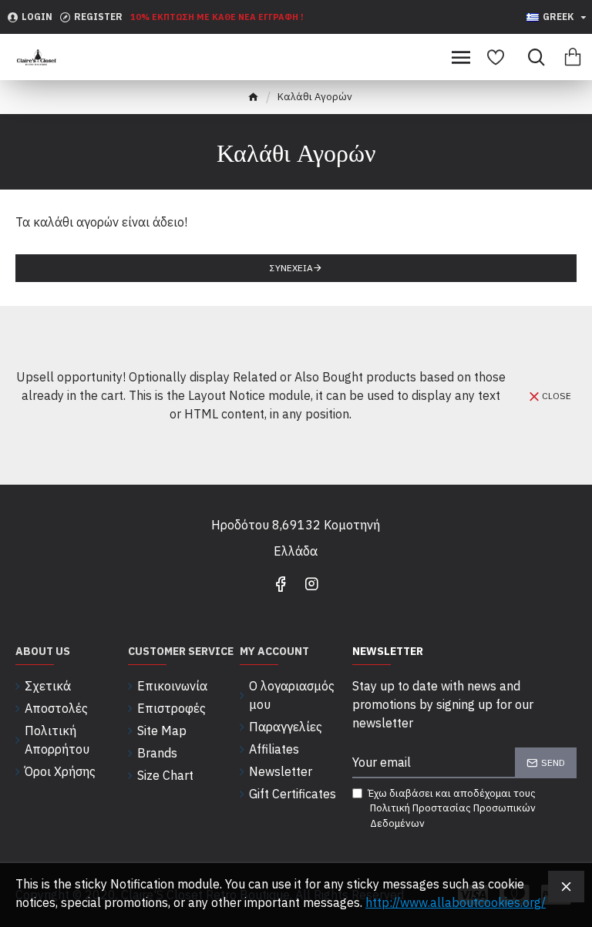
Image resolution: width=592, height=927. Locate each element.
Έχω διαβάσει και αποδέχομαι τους (452, 808)
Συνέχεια (291, 268)
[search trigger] (532, 57)
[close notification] (566, 886)
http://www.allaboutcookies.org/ (455, 902)
